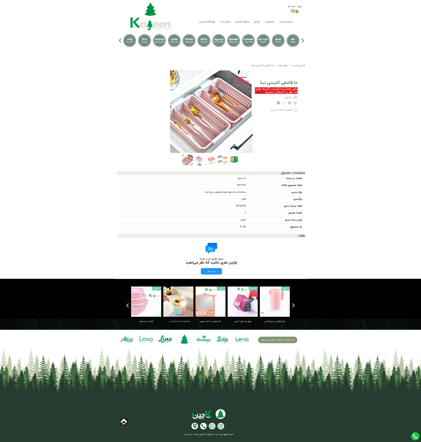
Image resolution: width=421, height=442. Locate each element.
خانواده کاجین (242, 21)
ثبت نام (291, 6)
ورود (299, 6)
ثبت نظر (211, 271)
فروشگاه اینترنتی (206, 21)
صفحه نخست (286, 21)
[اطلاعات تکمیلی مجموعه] (194, 426)
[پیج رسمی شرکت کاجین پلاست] (221, 426)
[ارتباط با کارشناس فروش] (212, 426)
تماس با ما (225, 21)
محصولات (269, 21)
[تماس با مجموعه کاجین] (203, 426)
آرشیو (257, 21)
